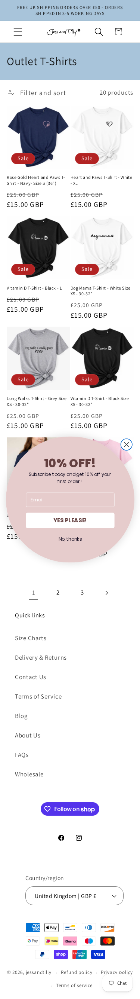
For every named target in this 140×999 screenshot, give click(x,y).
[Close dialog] (126, 444)
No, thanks (70, 539)
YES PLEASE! (70, 520)
